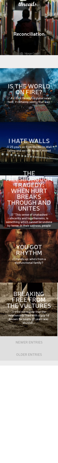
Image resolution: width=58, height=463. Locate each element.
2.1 (38, 5)
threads (28, 4)
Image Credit (32, 53)
